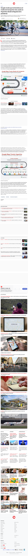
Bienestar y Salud (16, 522)
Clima (15, 523)
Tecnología (15, 530)
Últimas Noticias (2, 522)
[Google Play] (21, 550)
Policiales (2, 529)
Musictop (2, 538)
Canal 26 (3, 18)
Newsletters (3, 548)
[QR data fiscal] (24, 550)
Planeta (15, 528)
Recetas (2, 530)
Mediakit (2, 545)
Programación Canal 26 (17, 545)
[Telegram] (12, 549)
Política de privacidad (16, 543)
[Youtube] (7, 549)
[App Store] (17, 550)
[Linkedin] (8, 549)
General (2, 6)
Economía (11, 431)
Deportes (2, 524)
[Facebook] (3, 549)
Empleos (15, 546)
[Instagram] (4, 549)
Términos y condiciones (3, 543)
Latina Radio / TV (16, 535)
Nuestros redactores (3, 546)
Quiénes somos (2, 542)
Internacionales (22, 431)
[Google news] (13, 549)
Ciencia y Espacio (3, 523)
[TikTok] (9, 549)
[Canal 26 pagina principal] (14, 4)
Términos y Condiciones (12, 552)
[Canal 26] (14, 517)
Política (2, 431)
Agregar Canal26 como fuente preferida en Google (23, 18)
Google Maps (3, 50)
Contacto (15, 542)
